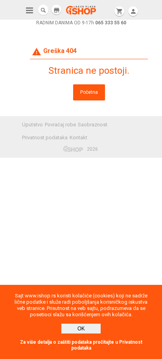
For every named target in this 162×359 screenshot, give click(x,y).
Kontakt (78, 137)
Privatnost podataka (45, 137)
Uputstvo (32, 125)
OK (81, 329)
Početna (89, 92)
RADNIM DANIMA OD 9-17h (81, 23)
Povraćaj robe (60, 125)
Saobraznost (92, 125)
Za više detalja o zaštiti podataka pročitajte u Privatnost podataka (81, 345)
